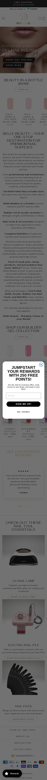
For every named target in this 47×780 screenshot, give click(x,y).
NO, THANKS (23, 412)
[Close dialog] (41, 365)
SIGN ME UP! (23, 404)
